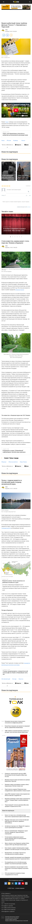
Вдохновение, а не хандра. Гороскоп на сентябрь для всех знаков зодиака (15, 853)
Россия (9, 140)
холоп (23, 140)
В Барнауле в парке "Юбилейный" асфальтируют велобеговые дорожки (14, 451)
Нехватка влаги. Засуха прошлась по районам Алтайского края (13, 581)
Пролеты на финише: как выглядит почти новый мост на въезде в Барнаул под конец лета (16, 868)
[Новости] (18, 145)
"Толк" (6, 122)
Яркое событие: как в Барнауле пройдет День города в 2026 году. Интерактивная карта (17, 844)
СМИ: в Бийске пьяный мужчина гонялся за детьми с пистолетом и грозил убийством (17, 731)
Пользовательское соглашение (11, 918)
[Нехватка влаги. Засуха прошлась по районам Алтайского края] (16, 569)
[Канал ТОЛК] (26, 145)
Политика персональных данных (12, 916)
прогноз (21, 679)
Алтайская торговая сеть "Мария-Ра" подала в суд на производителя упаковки (17, 826)
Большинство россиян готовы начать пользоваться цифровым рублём (15, 722)
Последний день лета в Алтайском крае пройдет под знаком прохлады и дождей (16, 862)
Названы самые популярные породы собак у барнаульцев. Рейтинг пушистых (17, 785)
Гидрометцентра (6, 528)
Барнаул (3, 462)
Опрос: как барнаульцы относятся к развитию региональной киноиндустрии (15, 134)
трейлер (15, 140)
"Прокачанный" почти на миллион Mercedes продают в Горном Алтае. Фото (17, 805)
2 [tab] (12, 237)
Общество (7, 247)
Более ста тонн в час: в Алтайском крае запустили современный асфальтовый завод (17, 815)
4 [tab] (17, 237)
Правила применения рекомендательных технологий (16, 920)
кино (3, 140)
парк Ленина (23, 462)
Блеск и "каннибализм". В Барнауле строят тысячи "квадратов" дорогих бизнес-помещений (16, 832)
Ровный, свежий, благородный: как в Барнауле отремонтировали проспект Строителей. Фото (17, 858)
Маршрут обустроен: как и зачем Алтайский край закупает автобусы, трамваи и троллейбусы (17, 821)
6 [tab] (21, 237)
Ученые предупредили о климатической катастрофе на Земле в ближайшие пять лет (15, 672)
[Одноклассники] (11, 35)
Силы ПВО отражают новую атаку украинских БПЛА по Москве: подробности (17, 794)
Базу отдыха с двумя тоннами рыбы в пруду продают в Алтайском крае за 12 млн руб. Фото (17, 848)
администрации (19, 289)
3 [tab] (15, 237)
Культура (7, 31)
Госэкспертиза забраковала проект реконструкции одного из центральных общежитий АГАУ (15, 838)
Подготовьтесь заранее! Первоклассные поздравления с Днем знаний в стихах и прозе (17, 790)
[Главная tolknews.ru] (16, 2)
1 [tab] (10, 237)
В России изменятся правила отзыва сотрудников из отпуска (15, 873)
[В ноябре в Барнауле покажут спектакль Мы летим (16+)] (16, 224)
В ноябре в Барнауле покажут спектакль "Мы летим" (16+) (14, 229)
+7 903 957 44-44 (7, 903)
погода (14, 679)
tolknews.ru (7, 893)
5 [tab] (19, 237)
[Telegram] (3, 35)
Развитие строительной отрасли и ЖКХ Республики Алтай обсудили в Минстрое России (16, 775)
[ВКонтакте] (7, 35)
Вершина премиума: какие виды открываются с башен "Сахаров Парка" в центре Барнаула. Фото (17, 800)
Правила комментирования (11, 919)
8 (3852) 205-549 (7, 909)
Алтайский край (5, 679)
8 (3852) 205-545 (7, 907)
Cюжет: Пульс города (11, 458)
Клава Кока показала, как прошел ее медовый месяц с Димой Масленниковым (17, 726)
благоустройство (13, 462)
